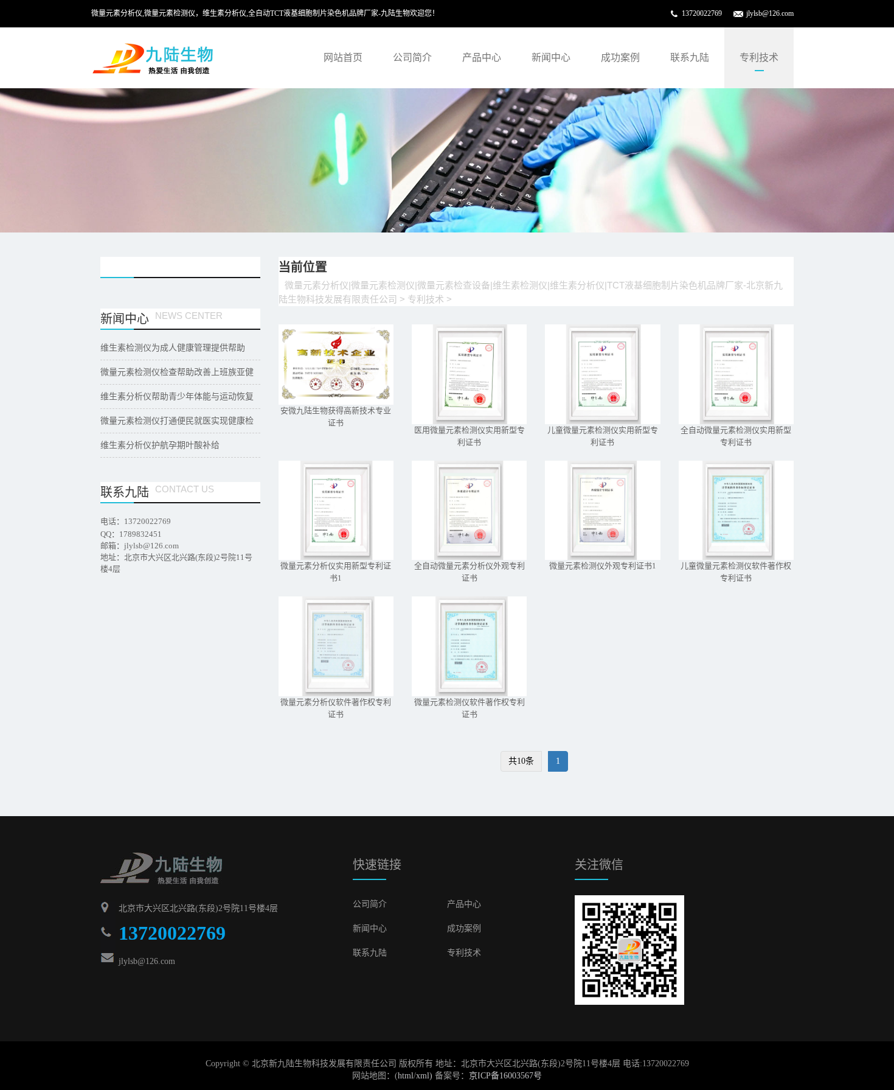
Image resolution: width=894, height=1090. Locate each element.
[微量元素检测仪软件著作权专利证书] (469, 646)
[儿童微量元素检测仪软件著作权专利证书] (736, 511)
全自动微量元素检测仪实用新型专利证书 (736, 436)
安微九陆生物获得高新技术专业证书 (335, 416)
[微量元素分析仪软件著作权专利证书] (336, 646)
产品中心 (481, 57)
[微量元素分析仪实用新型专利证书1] (336, 511)
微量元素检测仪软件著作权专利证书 (469, 708)
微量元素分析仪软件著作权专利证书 (335, 708)
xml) (424, 1075)
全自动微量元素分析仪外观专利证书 (469, 571)
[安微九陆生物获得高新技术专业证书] (336, 364)
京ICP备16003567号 (505, 1075)
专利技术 (759, 57)
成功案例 (620, 57)
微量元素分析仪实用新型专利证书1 (335, 571)
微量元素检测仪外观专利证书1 (602, 565)
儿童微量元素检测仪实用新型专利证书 (602, 436)
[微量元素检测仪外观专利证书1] (602, 511)
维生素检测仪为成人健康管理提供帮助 (172, 347)
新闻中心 (551, 57)
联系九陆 (689, 57)
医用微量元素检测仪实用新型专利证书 (469, 436)
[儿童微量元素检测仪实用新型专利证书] (602, 374)
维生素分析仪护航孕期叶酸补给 (160, 445)
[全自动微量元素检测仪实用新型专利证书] (736, 374)
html (406, 1075)
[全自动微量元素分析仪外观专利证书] (469, 511)
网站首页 (343, 57)
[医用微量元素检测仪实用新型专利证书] (469, 374)
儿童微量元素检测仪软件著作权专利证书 (736, 571)
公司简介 (412, 57)
